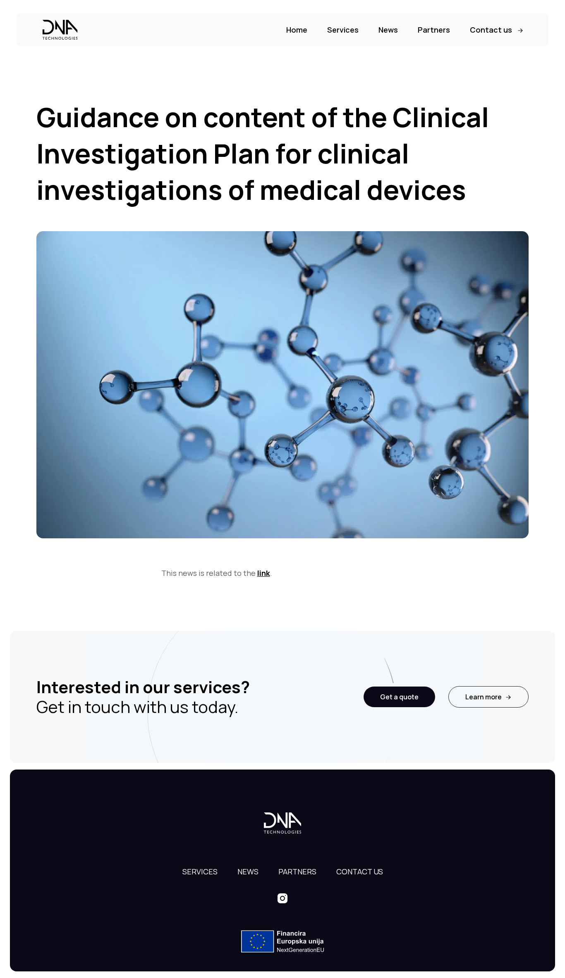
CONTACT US (359, 871)
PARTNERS (297, 871)
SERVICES (200, 871)
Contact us (491, 30)
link (263, 573)
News (388, 30)
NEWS (248, 871)
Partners (434, 30)
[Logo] (60, 29)
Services (343, 30)
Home (296, 30)
